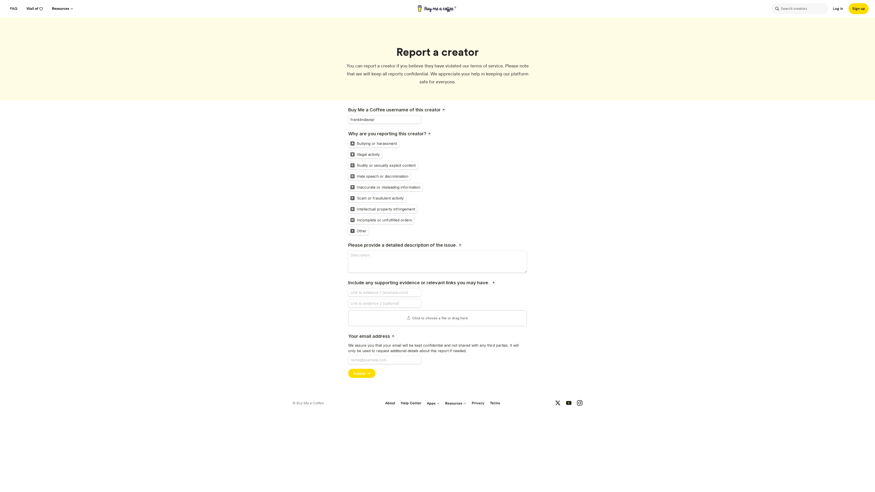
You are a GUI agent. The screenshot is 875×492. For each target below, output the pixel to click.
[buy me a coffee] (438, 8)
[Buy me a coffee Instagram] (579, 403)
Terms (495, 403)
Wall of (32, 8)
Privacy (478, 403)
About (390, 403)
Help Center (411, 403)
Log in (838, 8)
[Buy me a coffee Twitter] (558, 403)
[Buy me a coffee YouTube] (568, 403)
